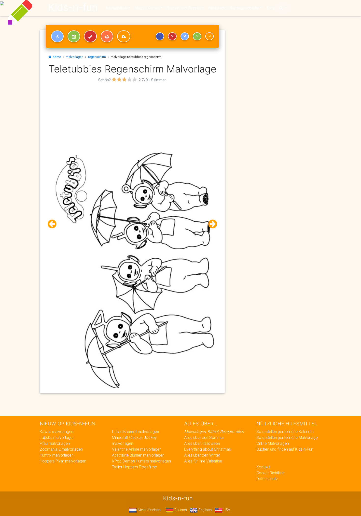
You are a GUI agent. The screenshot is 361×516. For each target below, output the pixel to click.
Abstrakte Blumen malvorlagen (138, 455)
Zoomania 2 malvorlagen (61, 449)
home (56, 57)
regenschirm (97, 57)
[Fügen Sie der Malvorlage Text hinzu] (57, 36)
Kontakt (263, 466)
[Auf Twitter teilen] (184, 36)
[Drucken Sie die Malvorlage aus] (107, 36)
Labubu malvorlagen (57, 437)
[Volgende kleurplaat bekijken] (210, 224)
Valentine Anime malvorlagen (136, 449)
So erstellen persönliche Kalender (285, 431)
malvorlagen (74, 57)
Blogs (139, 7)
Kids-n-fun (72, 7)
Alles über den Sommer (204, 437)
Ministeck (216, 7)
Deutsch (180, 510)
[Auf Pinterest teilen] (172, 36)
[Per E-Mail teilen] (209, 36)
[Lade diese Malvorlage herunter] (123, 36)
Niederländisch (149, 510)
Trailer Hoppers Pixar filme (134, 466)
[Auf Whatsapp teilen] (197, 36)
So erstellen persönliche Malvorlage (287, 437)
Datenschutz (267, 478)
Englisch (205, 510)
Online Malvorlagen (272, 443)
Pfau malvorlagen (55, 443)
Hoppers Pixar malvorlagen (63, 461)
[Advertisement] (132, 118)
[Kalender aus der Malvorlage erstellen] (74, 36)
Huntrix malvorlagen (56, 455)
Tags (270, 7)
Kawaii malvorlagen (56, 431)
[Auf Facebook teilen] (160, 36)
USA (226, 510)
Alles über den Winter (202, 455)
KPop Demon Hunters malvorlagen (141, 461)
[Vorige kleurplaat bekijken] (54, 224)
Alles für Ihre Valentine (203, 461)
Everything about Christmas (207, 449)
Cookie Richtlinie (270, 472)
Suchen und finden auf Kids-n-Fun (284, 449)
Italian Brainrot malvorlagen (135, 431)
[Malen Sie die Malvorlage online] (90, 36)
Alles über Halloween (202, 443)
